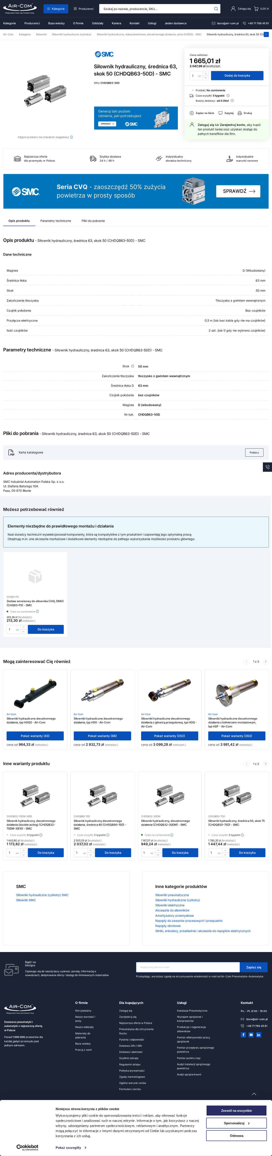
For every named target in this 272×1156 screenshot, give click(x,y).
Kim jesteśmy (83, 1010)
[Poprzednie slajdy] (246, 662)
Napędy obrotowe (168, 926)
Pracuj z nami (83, 1049)
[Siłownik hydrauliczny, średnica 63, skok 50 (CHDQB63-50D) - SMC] (45, 90)
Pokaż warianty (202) (169, 736)
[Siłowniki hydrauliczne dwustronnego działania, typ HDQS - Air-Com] (35, 694)
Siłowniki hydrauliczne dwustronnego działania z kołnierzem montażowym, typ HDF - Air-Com (232, 722)
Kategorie (58, 8)
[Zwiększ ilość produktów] (206, 73)
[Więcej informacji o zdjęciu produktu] (71, 137)
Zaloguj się (206, 125)
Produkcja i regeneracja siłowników (191, 1029)
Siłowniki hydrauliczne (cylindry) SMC (42, 895)
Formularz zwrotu (130, 1089)
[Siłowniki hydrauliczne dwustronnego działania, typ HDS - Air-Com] (102, 694)
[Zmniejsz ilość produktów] (206, 78)
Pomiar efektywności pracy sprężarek (193, 1039)
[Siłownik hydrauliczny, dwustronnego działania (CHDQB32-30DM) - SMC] (169, 796)
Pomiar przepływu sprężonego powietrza (195, 1049)
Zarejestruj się (127, 1016)
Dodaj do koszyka (237, 75)
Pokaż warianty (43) (35, 736)
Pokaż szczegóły (68, 1147)
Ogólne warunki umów (132, 1083)
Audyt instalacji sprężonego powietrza (193, 1066)
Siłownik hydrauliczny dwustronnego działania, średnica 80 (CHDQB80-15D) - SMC (100, 824)
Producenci (86, 8)
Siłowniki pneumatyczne (172, 895)
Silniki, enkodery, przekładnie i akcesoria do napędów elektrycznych (203, 931)
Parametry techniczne (55, 220)
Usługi (152, 23)
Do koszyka (46, 629)
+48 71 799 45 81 (258, 23)
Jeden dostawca (175, 23)
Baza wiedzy (56, 23)
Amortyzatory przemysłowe (174, 915)
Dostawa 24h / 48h (130, 1045)
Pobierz (254, 452)
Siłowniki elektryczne (169, 905)
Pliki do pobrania (93, 220)
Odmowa (236, 1135)
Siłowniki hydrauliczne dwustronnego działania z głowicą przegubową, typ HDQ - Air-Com (169, 722)
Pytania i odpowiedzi (131, 1039)
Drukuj (248, 113)
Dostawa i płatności (131, 1051)
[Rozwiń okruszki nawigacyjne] (266, 34)
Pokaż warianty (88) (102, 736)
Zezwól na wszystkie (236, 1110)
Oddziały (97, 23)
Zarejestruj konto (232, 125)
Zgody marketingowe (132, 1076)
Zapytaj (229, 113)
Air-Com (11, 714)
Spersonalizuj (234, 1123)
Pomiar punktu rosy (189, 1058)
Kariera (116, 23)
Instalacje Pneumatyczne (192, 1010)
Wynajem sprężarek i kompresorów (190, 1018)
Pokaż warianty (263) (236, 736)
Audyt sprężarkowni (189, 1074)
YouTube (251, 1034)
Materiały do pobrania (82, 1035)
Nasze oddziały (84, 1027)
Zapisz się (253, 967)
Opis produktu (19, 220)
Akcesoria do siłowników (172, 910)
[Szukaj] (216, 8)
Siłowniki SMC (26, 900)
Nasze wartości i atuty (85, 1018)
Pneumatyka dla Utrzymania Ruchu (136, 1031)
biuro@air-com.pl (228, 23)
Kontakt (134, 23)
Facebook (243, 1034)
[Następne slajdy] (265, 662)
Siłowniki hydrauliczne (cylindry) (177, 900)
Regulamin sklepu (129, 1064)
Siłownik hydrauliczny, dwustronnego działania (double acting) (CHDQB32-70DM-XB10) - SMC (31, 824)
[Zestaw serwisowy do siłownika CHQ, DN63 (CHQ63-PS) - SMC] (35, 576)
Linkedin (259, 1034)
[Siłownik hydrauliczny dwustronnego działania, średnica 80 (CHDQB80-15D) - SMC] (102, 796)
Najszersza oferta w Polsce (135, 1023)
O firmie (78, 23)
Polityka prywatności (131, 1070)
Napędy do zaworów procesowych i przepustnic (189, 920)
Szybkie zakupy (129, 1058)
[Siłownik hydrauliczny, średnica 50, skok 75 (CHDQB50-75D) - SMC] (237, 796)
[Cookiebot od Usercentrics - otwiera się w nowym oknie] (27, 1148)
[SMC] (104, 59)
